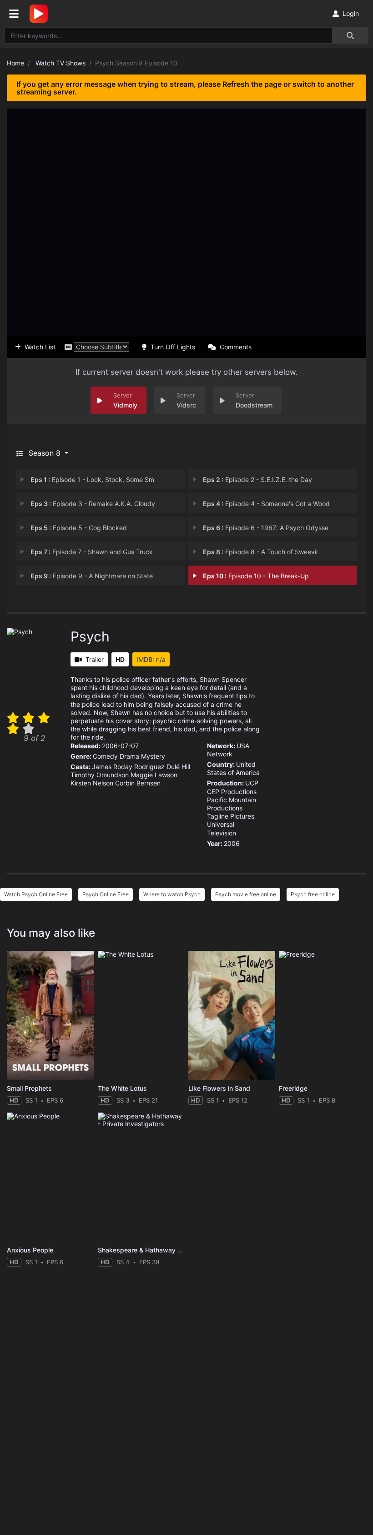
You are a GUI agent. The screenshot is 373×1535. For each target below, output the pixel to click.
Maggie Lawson (154, 775)
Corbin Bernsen (138, 783)
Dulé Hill (178, 766)
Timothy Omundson (100, 775)
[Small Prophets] (50, 1015)
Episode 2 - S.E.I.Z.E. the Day (257, 479)
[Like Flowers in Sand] (231, 1015)
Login (351, 13)
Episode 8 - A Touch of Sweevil (260, 552)
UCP (251, 783)
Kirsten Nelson (92, 783)
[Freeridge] (322, 1015)
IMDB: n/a (151, 659)
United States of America (233, 768)
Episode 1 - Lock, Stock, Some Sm (92, 479)
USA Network (228, 750)
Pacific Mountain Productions (231, 804)
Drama (129, 756)
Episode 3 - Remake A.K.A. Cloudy (92, 503)
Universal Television (221, 828)
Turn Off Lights (173, 347)
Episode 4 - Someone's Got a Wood (266, 503)
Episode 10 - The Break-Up (256, 576)
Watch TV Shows (60, 63)
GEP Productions (232, 791)
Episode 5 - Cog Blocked (78, 528)
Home (15, 63)
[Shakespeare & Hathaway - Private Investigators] (141, 1177)
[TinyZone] (41, 14)
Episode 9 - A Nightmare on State (91, 576)
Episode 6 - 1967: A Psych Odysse (265, 528)
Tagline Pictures (230, 816)
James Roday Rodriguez (128, 766)
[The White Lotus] (141, 1015)
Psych (90, 636)
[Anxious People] (50, 1177)
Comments (236, 347)
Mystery (153, 756)
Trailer (95, 659)
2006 (232, 843)
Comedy (105, 756)
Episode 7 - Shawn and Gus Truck (91, 552)
